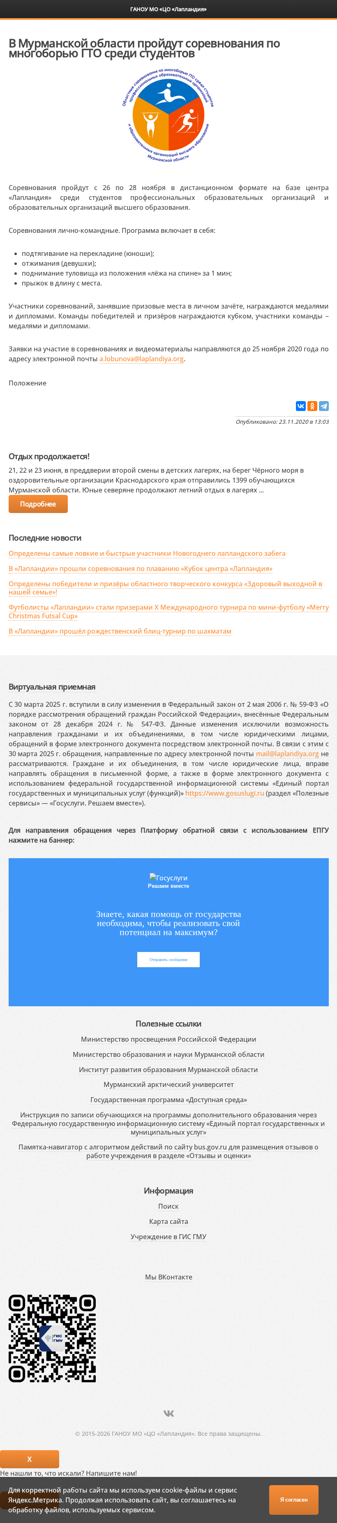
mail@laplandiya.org (287, 753)
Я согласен (294, 1500)
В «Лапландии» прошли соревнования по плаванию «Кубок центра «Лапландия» (140, 568)
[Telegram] (324, 406)
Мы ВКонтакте (168, 1277)
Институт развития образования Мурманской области (168, 1069)
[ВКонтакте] (301, 406)
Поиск (168, 1206)
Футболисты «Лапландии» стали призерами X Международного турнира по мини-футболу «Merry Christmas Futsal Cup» (169, 611)
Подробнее (37, 503)
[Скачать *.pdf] (55, 381)
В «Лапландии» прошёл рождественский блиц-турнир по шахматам (120, 631)
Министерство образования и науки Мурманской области (169, 1054)
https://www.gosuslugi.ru (224, 793)
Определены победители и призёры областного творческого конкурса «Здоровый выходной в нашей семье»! (165, 588)
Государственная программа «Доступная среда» (168, 1099)
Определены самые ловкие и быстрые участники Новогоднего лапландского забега (147, 553)
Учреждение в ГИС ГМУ (168, 1236)
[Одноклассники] (312, 406)
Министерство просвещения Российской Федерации (168, 1039)
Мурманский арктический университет (169, 1084)
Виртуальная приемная (52, 686)
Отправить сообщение (168, 959)
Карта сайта (168, 1221)
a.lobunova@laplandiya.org (141, 358)
